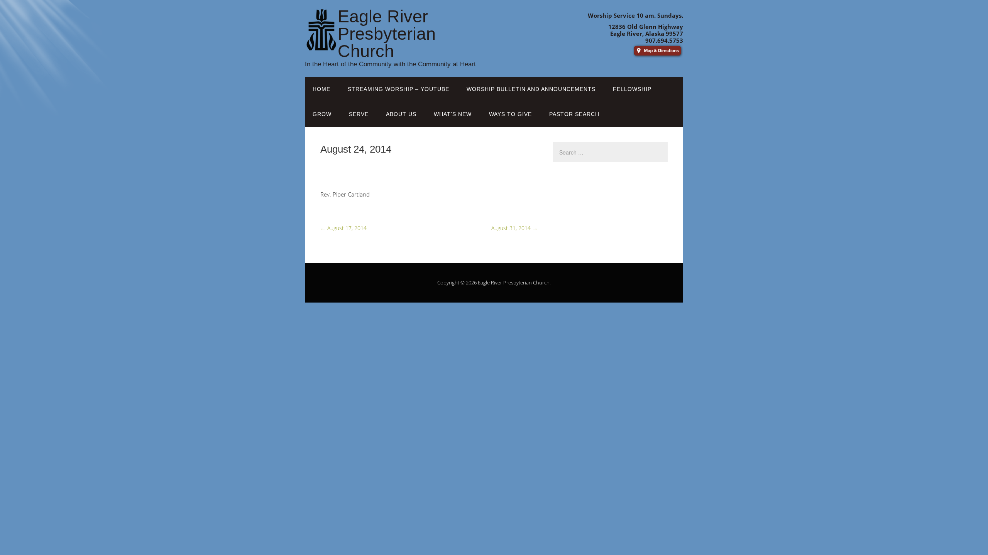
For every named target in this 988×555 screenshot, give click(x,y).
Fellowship (632, 89)
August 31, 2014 (514, 228)
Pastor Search (574, 114)
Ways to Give (510, 114)
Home (321, 89)
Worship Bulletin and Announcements (531, 89)
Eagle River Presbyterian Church (514, 282)
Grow (322, 114)
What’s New (453, 114)
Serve (359, 114)
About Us (401, 114)
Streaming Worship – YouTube (398, 89)
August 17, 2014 (343, 228)
